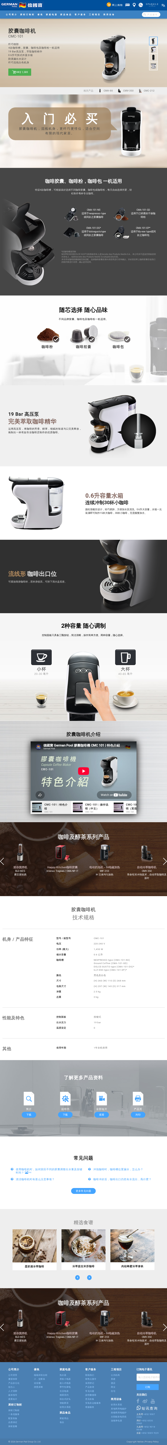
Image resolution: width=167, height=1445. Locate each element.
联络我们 (89, 1375)
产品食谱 (89, 1387)
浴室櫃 (37, 1383)
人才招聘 (12, 1391)
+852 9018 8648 (146, 1428)
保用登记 (89, 1383)
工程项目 (95, 14)
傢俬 (40, 14)
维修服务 (89, 1407)
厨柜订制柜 (27, 14)
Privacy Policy (152, 1441)
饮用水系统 (65, 1407)
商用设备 (109, 14)
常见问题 (89, 1391)
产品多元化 (13, 1383)
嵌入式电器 (65, 1383)
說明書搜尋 (90, 1395)
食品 (62, 1422)
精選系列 (64, 1395)
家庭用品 (64, 1418)
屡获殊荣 (12, 1379)
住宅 (113, 1391)
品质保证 (12, 1422)
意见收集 (89, 1399)
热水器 (63, 1375)
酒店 (113, 1383)
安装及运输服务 (93, 1403)
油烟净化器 (116, 1420)
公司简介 (12, 14)
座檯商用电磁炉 (119, 1412)
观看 (101, 1114)
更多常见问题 (83, 1190)
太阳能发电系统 (119, 1416)
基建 (113, 1379)
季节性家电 (65, 1387)
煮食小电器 (65, 1379)
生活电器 (64, 1391)
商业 (113, 1387)
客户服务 (80, 14)
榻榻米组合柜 (40, 1375)
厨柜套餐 (12, 1426)
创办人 (11, 1387)
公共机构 (115, 1375)
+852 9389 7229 (150, 1433)
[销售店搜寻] (134, 5)
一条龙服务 (13, 1414)
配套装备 (12, 1418)
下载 (28, 1114)
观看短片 (12, 1399)
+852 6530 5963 (145, 1422)
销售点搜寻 (90, 1379)
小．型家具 (39, 1379)
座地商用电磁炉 (119, 1408)
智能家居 (64, 1403)
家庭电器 (52, 14)
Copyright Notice (135, 1441)
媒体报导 (12, 1395)
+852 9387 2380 (146, 1415)
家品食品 (66, 14)
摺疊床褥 (38, 1387)
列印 (138, 1114)
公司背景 (12, 1375)
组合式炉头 (65, 1399)
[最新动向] (127, 5)
